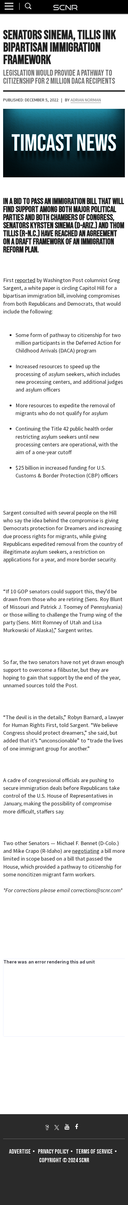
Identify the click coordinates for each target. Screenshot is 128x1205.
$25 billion (27, 467)
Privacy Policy (53, 1151)
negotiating (85, 850)
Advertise (20, 1151)
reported (25, 280)
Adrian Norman (86, 100)
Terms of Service (94, 1151)
